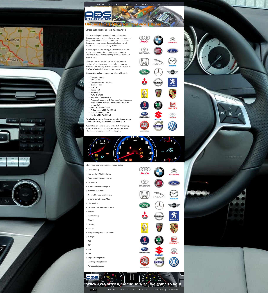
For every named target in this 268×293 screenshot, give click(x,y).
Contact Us (130, 4)
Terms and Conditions (155, 4)
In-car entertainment (97, 199)
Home (101, 4)
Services (113, 4)
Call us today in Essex (119, 199)
